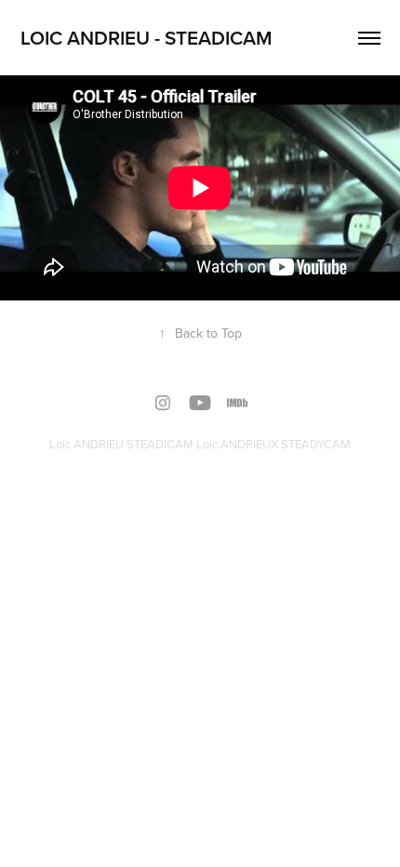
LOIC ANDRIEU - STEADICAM (146, 37)
